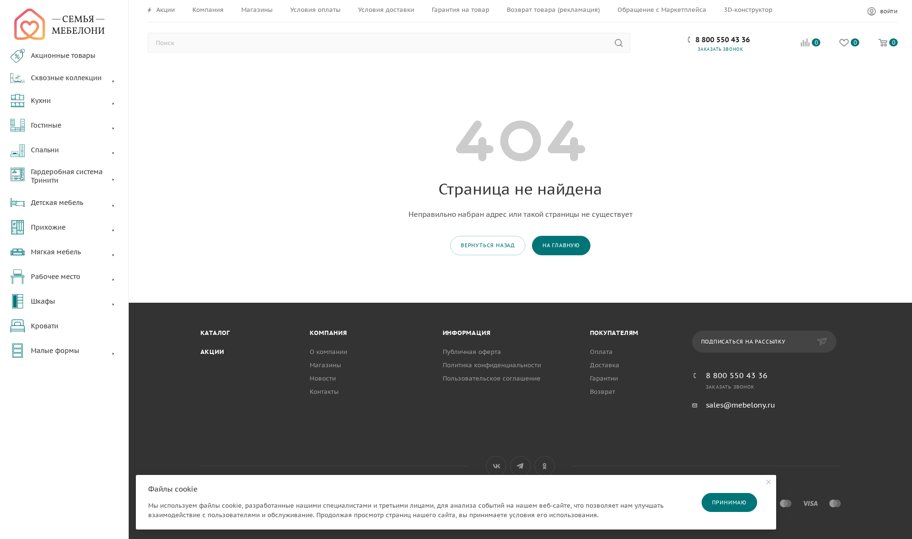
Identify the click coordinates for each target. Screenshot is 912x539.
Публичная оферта (472, 352)
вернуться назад (488, 245)
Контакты (324, 392)
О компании (328, 352)
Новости (323, 378)
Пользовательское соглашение (492, 378)
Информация (467, 333)
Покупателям (614, 333)
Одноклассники (544, 466)
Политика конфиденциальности (492, 365)
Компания (328, 333)
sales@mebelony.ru (740, 404)
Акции (212, 352)
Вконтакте (496, 466)
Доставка (604, 365)
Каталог (215, 333)
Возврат (602, 392)
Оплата (601, 352)
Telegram (520, 466)
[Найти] (618, 43)
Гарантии (604, 378)
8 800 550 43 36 (722, 39)
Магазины (325, 365)
